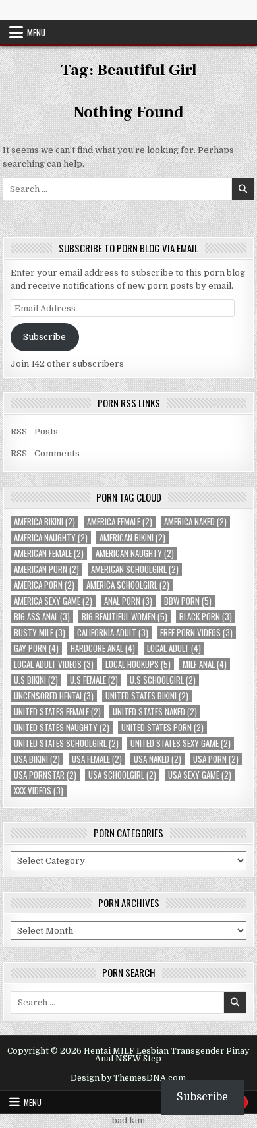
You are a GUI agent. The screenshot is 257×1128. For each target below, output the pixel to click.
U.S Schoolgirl (163, 680)
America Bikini (44, 522)
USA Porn (216, 759)
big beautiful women (124, 616)
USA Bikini (37, 759)
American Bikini (132, 537)
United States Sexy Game (180, 743)
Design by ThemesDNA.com (128, 1078)
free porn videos (196, 632)
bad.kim (128, 1120)
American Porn (46, 569)
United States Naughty (61, 727)
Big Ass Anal (42, 616)
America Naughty (51, 537)
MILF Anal (205, 664)
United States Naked (155, 711)
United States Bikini (146, 696)
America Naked (195, 522)
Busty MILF (39, 632)
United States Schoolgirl (66, 743)
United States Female (57, 711)
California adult (112, 632)
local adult (174, 648)
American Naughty (135, 553)
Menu (36, 32)
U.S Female (94, 680)
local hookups (138, 664)
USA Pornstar (45, 775)
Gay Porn (36, 648)
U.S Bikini (36, 680)
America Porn (44, 585)
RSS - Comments (45, 453)
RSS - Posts (34, 431)
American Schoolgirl (135, 569)
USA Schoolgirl (122, 775)
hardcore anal (103, 648)
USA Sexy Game (199, 775)
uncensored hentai (54, 696)
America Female (119, 522)
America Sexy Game (53, 601)
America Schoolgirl (127, 585)
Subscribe (44, 336)
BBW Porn (188, 601)
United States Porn (162, 727)
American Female (49, 553)
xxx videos (38, 791)
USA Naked (157, 759)
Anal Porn (128, 601)
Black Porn (205, 616)
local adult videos (54, 664)
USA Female (97, 759)
